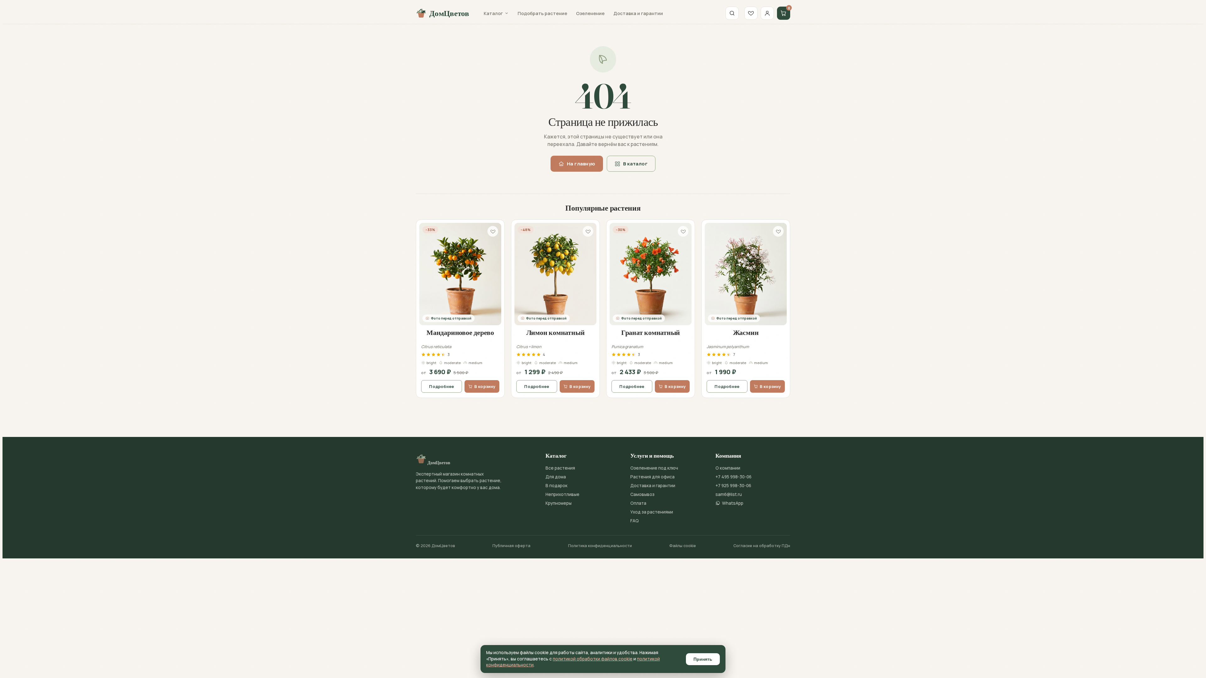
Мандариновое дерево (460, 332)
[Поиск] (732, 13)
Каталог (493, 13)
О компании (727, 468)
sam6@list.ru (728, 494)
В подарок (557, 485)
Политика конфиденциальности (600, 545)
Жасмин (746, 332)
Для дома (556, 477)
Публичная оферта (511, 545)
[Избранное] (751, 13)
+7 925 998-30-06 (733, 485)
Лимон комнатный (555, 332)
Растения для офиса (652, 477)
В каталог (635, 163)
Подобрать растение (542, 13)
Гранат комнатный (650, 332)
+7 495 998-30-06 (733, 477)
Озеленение (590, 13)
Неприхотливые (562, 494)
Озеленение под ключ (654, 468)
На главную (581, 163)
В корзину (485, 386)
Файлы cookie (682, 545)
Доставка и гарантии (638, 13)
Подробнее (441, 386)
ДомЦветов (449, 13)
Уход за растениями (651, 512)
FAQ (634, 521)
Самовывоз (642, 494)
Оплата (638, 503)
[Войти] (767, 13)
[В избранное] (492, 231)
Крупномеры (559, 503)
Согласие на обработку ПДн (761, 545)
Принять (702, 659)
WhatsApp (732, 503)
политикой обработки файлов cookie (593, 659)
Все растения (560, 468)
